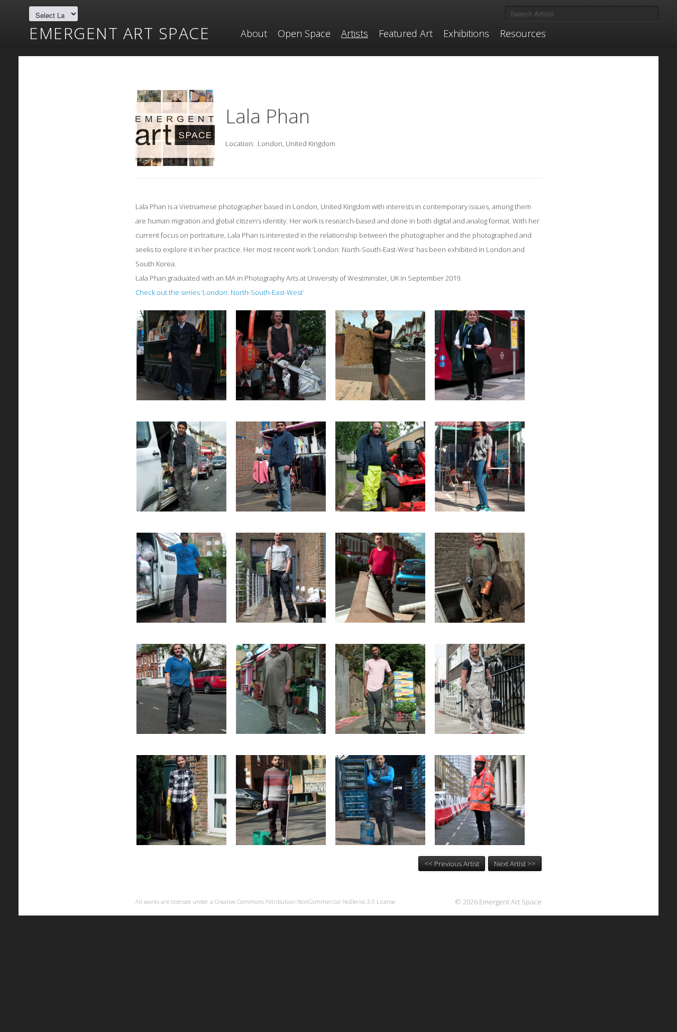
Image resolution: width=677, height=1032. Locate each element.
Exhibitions (466, 33)
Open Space (304, 33)
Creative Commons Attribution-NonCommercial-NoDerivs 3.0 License (305, 901)
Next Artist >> (515, 863)
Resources (523, 33)
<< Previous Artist (451, 863)
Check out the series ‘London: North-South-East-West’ (219, 292)
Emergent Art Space (119, 33)
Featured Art (406, 33)
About (254, 33)
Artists (354, 33)
